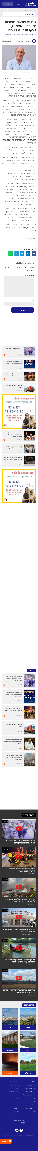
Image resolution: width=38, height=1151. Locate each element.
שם (33, 300)
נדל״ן (17, 1095)
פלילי (33, 1101)
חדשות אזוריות (30, 1088)
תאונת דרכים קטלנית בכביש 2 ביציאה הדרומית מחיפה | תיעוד (13, 375)
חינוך (17, 1088)
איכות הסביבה (14, 1081)
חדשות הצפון (31, 1085)
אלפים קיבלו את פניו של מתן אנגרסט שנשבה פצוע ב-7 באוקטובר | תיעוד (14, 434)
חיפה (17, 1098)
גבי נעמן (33, 239)
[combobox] (7, 4)
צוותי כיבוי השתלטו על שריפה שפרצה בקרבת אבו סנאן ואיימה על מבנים (19, 991)
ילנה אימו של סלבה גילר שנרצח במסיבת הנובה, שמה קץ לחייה (13, 447)
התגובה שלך (28, 275)
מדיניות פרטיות (28, 1136)
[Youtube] (17, 1130)
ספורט (33, 1098)
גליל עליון (16, 1111)
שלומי (8, 35)
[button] (18, 4)
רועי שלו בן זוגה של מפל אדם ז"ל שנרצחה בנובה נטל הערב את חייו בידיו (13, 459)
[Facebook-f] (21, 1130)
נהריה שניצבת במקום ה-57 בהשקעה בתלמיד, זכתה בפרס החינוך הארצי (14, 363)
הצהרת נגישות (18, 1136)
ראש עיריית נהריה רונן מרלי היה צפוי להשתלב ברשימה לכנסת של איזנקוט (13, 741)
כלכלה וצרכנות (14, 1091)
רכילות (33, 1105)
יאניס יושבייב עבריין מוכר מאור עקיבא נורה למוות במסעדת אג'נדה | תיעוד (13, 350)
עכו (18, 1101)
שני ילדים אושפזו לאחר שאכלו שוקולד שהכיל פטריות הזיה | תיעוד (19, 930)
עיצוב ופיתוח (9, 1136)
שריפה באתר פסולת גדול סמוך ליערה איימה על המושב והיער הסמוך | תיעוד (13, 757)
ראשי (33, 1081)
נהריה (17, 1105)
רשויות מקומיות (29, 35)
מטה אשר (16, 35)
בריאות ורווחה (14, 1085)
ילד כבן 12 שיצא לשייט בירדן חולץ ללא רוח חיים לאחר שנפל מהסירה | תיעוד (20, 960)
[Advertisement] (19, 333)
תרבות (33, 1111)
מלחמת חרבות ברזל (29, 1095)
